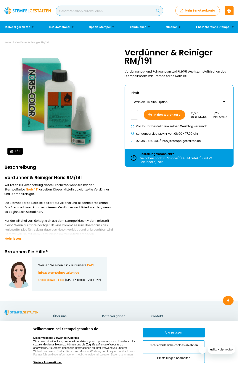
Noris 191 (32, 189)
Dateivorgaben (113, 316)
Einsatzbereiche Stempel (213, 27)
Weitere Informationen (47, 362)
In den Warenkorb (167, 115)
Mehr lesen (12, 238)
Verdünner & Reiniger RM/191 (32, 42)
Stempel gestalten (17, 27)
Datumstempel (60, 27)
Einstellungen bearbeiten (173, 358)
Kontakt (157, 316)
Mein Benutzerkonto (200, 10)
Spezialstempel (100, 27)
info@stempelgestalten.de (58, 272)
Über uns (60, 316)
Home (7, 42)
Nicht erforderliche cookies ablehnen (173, 345)
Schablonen (138, 27)
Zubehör (171, 27)
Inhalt (135, 92)
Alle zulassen (174, 332)
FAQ (90, 265)
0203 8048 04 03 (51, 280)
